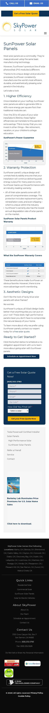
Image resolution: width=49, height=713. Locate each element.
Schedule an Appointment (24, 618)
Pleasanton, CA (35, 564)
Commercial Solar (24, 589)
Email (12, 397)
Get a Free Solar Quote (26, 13)
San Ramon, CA (27, 567)
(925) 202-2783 (14, 381)
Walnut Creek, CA (24, 571)
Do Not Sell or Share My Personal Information (24, 653)
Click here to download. (19, 524)
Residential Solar (24, 585)
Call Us (14, 3)
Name (13, 386)
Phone (13, 392)
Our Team (24, 614)
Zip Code (14, 402)
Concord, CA (39, 553)
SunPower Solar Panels (24, 594)
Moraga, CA (12, 564)
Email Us (38, 3)
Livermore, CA (24, 560)
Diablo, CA (11, 557)
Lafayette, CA (11, 560)
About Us (24, 610)
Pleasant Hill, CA (12, 567)
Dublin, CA (37, 557)
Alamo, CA (18, 550)
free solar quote (22, 332)
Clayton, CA (27, 553)
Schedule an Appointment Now (21, 356)
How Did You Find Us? (20, 407)
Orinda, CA (22, 564)
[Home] (19, 26)
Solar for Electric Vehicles (24, 598)
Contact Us (24, 623)
